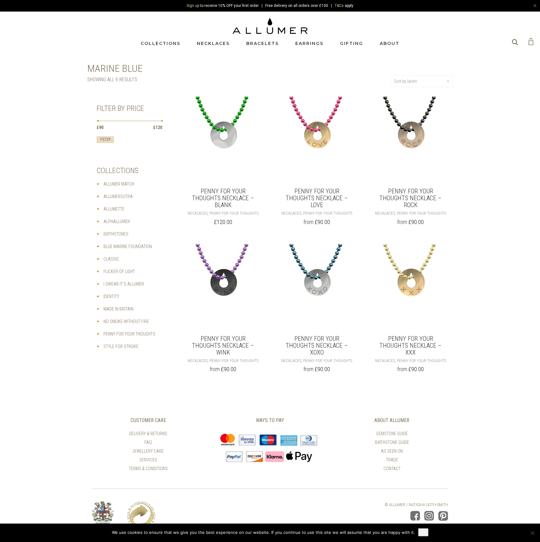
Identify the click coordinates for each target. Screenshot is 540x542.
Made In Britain (118, 308)
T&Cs (339, 5)
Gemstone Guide (392, 433)
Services (148, 459)
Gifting (351, 43)
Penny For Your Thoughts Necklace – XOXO (317, 345)
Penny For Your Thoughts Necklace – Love (317, 198)
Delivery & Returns (148, 433)
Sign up (193, 5)
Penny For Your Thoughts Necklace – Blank (223, 198)
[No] (532, 533)
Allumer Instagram (429, 516)
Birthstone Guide (392, 442)
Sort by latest (405, 81)
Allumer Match (118, 183)
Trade (392, 459)
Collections (160, 43)
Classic (111, 258)
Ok (423, 532)
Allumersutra (118, 196)
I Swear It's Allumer (123, 283)
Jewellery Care (148, 451)
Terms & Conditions (148, 468)
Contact (392, 468)
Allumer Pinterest (443, 516)
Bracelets (262, 43)
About (389, 43)
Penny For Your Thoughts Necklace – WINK (223, 345)
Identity (111, 296)
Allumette (113, 208)
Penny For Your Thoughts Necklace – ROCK (410, 198)
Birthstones (115, 233)
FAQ (148, 442)
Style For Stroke (120, 346)
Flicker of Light (119, 271)
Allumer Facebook (415, 516)
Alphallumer (116, 221)
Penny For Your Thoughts (233, 213)
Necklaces (213, 43)
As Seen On (392, 451)
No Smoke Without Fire (126, 321)
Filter (105, 139)
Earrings (309, 43)
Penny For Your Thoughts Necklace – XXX (410, 345)
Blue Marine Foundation (127, 246)
